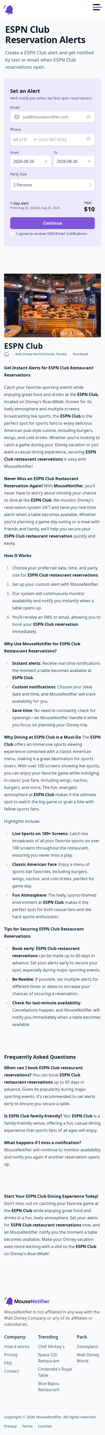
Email (15, 107)
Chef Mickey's (51, 1346)
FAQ (8, 1363)
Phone (15, 129)
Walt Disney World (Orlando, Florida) (41, 354)
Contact (11, 1371)
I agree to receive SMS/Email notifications (51, 233)
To (55, 152)
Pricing (11, 1355)
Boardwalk (80, 354)
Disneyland (87, 1346)
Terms (27, 1426)
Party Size (18, 174)
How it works (17, 1346)
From (14, 152)
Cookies (45, 1426)
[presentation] (30, 161)
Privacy (10, 1426)
